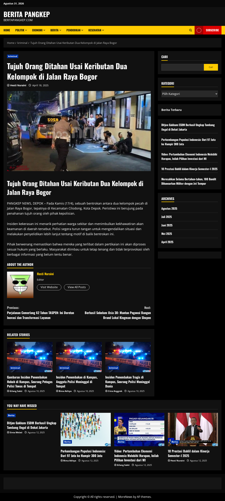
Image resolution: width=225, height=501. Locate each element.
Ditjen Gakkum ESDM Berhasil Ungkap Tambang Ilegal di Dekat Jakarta (31, 425)
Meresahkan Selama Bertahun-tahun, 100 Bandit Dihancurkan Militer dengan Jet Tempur (188, 181)
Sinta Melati (16, 432)
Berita (54, 30)
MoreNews (125, 497)
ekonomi (37, 30)
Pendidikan (73, 30)
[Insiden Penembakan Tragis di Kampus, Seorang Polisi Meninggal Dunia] (128, 357)
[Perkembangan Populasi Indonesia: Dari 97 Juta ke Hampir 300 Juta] (86, 429)
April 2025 (167, 242)
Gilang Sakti (16, 391)
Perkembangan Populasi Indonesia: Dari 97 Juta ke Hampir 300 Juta (83, 453)
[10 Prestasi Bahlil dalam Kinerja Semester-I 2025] (193, 429)
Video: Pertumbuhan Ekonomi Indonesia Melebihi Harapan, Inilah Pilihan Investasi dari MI (189, 156)
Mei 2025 (166, 233)
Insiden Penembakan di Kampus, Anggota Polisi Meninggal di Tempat (77, 381)
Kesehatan (94, 30)
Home (7, 30)
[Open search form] (190, 30)
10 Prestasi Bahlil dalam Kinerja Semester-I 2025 (189, 169)
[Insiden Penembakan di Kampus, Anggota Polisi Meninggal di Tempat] (79, 357)
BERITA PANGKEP (27, 14)
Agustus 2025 (169, 208)
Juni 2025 (166, 225)
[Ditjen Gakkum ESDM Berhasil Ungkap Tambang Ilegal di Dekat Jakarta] (32, 415)
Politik (19, 30)
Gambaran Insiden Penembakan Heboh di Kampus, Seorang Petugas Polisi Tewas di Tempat (30, 381)
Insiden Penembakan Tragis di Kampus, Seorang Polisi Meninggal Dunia (127, 381)
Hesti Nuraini (18, 85)
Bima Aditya (65, 391)
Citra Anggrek (115, 391)
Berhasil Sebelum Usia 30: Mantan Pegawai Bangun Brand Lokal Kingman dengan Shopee (118, 312)
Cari (164, 57)
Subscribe (212, 30)
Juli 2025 (166, 217)
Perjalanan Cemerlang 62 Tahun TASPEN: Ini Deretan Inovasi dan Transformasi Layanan (40, 312)
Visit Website (49, 287)
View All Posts (77, 287)
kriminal (12, 56)
